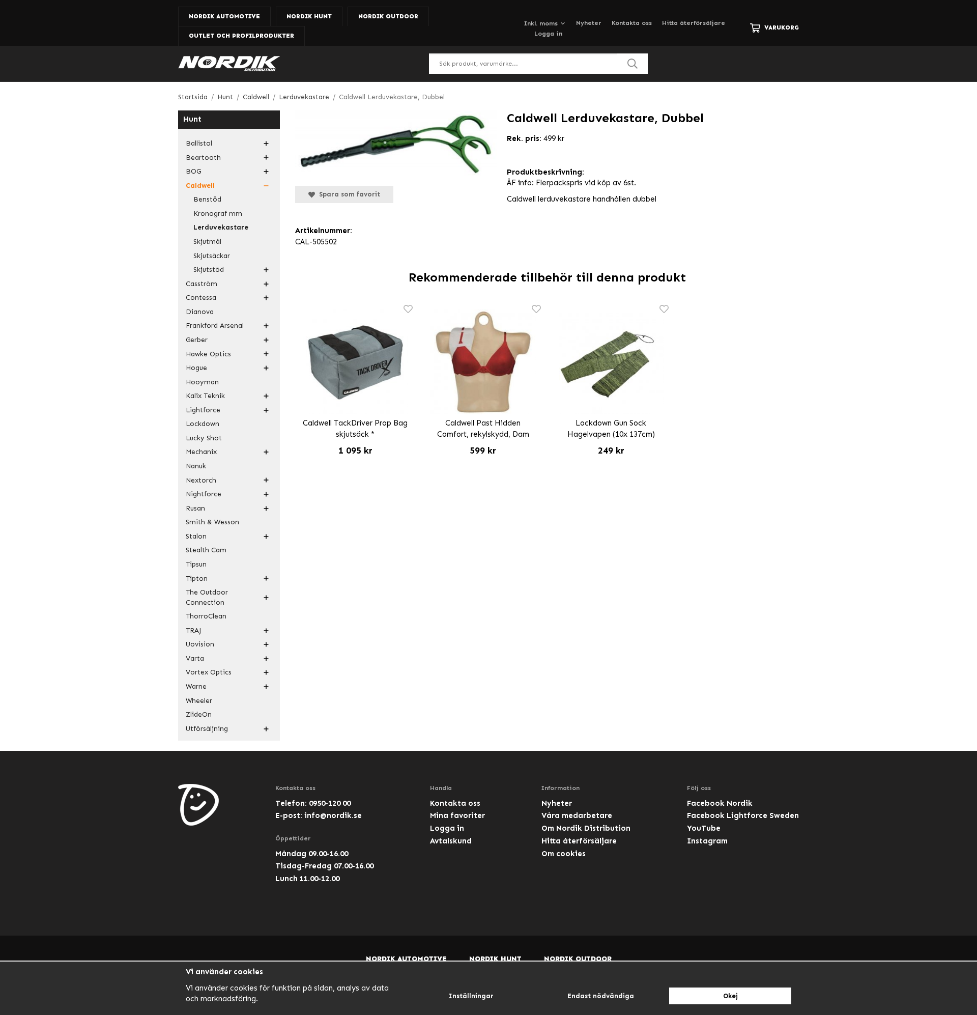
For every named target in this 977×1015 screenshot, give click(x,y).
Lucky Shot (204, 438)
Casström (201, 283)
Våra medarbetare (576, 815)
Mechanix (201, 451)
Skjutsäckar (211, 255)
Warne (196, 686)
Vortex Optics (209, 672)
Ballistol (199, 143)
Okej (730, 996)
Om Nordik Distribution (585, 828)
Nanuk (196, 466)
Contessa (201, 297)
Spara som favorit (347, 194)
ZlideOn (199, 714)
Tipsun (196, 564)
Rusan (195, 508)
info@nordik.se (333, 815)
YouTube (704, 828)
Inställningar (471, 996)
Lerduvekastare (220, 227)
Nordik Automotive (224, 16)
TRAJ (193, 630)
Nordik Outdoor (388, 16)
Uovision (200, 644)
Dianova (200, 311)
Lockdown (202, 423)
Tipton (197, 578)
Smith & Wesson (212, 522)
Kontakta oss (632, 22)
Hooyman (202, 382)
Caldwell (200, 185)
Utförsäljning (207, 728)
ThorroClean (206, 616)
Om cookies (563, 853)
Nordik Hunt (309, 16)
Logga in (548, 33)
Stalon (196, 536)
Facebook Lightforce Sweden (743, 815)
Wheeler (199, 700)
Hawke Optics (208, 354)
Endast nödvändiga (600, 996)
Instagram (707, 840)
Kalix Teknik (205, 395)
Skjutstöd (208, 269)
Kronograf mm (217, 213)
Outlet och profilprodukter (241, 35)
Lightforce (203, 410)
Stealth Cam (206, 550)
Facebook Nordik (720, 803)
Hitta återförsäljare (693, 22)
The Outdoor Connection (207, 597)
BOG (193, 171)
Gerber (197, 339)
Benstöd (207, 199)
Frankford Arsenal (215, 325)
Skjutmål (207, 241)
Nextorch (201, 480)
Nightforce (203, 494)
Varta (195, 658)
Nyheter (588, 22)
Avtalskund (451, 840)
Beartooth (203, 157)
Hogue (196, 367)
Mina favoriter (457, 815)
